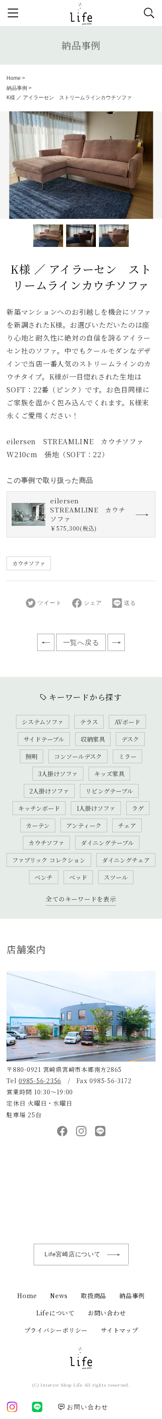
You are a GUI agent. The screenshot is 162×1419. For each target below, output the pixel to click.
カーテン (38, 825)
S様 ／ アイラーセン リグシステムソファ (116, 642)
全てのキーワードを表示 (81, 898)
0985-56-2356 (40, 1080)
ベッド (78, 877)
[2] (114, 235)
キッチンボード (39, 808)
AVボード (127, 721)
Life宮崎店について (72, 1254)
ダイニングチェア (126, 860)
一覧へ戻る (81, 642)
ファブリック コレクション (49, 860)
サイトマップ (119, 1330)
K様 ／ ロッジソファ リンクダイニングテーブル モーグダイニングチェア (45, 642)
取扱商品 (93, 1295)
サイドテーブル (43, 739)
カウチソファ (28, 563)
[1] (81, 235)
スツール (116, 877)
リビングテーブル (109, 791)
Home (13, 78)
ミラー (127, 756)
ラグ (138, 808)
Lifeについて (55, 1312)
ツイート (49, 603)
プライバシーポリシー (56, 1330)
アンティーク (84, 825)
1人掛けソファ (95, 808)
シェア (93, 603)
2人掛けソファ (49, 791)
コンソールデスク (78, 756)
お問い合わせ (107, 1312)
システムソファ (43, 721)
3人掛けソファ (58, 773)
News (59, 1295)
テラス (89, 721)
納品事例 (81, 45)
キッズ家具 (109, 773)
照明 (31, 756)
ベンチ (44, 877)
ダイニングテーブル (107, 842)
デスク (130, 739)
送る (130, 603)
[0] (48, 235)
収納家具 (93, 739)
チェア (127, 825)
